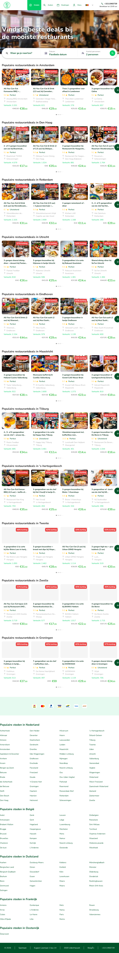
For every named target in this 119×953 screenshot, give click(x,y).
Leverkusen (64, 876)
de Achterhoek (6, 782)
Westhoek (93, 847)
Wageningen (94, 772)
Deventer (34, 735)
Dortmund (4, 885)
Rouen (92, 905)
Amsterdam (5, 749)
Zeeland (92, 791)
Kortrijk (33, 843)
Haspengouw (35, 829)
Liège (62, 820)
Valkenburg (94, 758)
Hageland (34, 824)
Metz (62, 905)
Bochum (3, 876)
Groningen (34, 786)
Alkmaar (3, 735)
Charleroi (4, 843)
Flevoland (34, 768)
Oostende (64, 847)
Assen (2, 763)
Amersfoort (5, 744)
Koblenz (63, 862)
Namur (62, 838)
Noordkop (64, 763)
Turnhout (93, 829)
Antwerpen (5, 820)
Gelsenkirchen (36, 881)
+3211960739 (108, 948)
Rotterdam (64, 795)
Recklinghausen (95, 881)
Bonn (2, 881)
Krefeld (63, 867)
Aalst (2, 815)
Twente (92, 744)
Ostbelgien (94, 815)
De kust (3, 847)
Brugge (3, 829)
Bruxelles (4, 838)
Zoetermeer (94, 795)
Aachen (3, 862)
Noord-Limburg (66, 768)
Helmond (34, 800)
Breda (2, 777)
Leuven (63, 815)
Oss (61, 772)
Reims (62, 919)
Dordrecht (34, 744)
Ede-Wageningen (37, 754)
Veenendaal (94, 763)
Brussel (3, 833)
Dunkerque (34, 905)
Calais (2, 914)
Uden (91, 749)
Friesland (34, 772)
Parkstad (63, 782)
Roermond (64, 786)
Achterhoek (5, 730)
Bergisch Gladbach (8, 872)
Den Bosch (4, 795)
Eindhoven (34, 758)
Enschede (34, 763)
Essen (32, 876)
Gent (32, 820)
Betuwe (3, 772)
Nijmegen (64, 758)
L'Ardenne (34, 847)
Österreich (4, 934)
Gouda (32, 777)
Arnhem (3, 758)
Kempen (33, 838)
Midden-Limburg (67, 754)
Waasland (93, 838)
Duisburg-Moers (37, 862)
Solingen (3, 890)
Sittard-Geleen (95, 735)
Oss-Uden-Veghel (67, 777)
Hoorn (62, 735)
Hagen (32, 885)
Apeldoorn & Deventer (9, 754)
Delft (2, 791)
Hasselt (33, 833)
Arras (2, 910)
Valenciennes (94, 914)
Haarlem (33, 791)
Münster (92, 867)
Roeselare (93, 820)
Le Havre (33, 914)
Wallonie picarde (96, 843)
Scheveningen (65, 800)
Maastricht (64, 749)
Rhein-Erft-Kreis (96, 885)
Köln (61, 872)
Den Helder (35, 730)
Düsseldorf (34, 872)
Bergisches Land (7, 867)
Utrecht (92, 754)
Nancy (62, 910)
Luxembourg (65, 824)
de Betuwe (4, 786)
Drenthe (33, 749)
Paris (62, 914)
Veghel (92, 768)
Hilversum (64, 730)
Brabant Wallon (6, 824)
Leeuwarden (65, 740)
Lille (31, 919)
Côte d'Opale (5, 919)
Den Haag (4, 800)
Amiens (3, 905)
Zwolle (92, 800)
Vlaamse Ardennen (97, 833)
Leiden (62, 744)
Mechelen (64, 829)
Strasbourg (94, 910)
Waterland (93, 777)
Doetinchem (35, 740)
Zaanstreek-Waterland (98, 786)
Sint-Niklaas (94, 824)
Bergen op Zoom (7, 768)
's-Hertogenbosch (96, 730)
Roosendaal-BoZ (67, 791)
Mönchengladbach (96, 862)
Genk (32, 815)
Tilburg (92, 740)
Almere (3, 740)
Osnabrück (93, 876)
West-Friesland (95, 782)
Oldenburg (93, 872)
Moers (62, 881)
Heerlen (33, 795)
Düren (32, 867)
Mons (62, 833)
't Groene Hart (36, 782)
